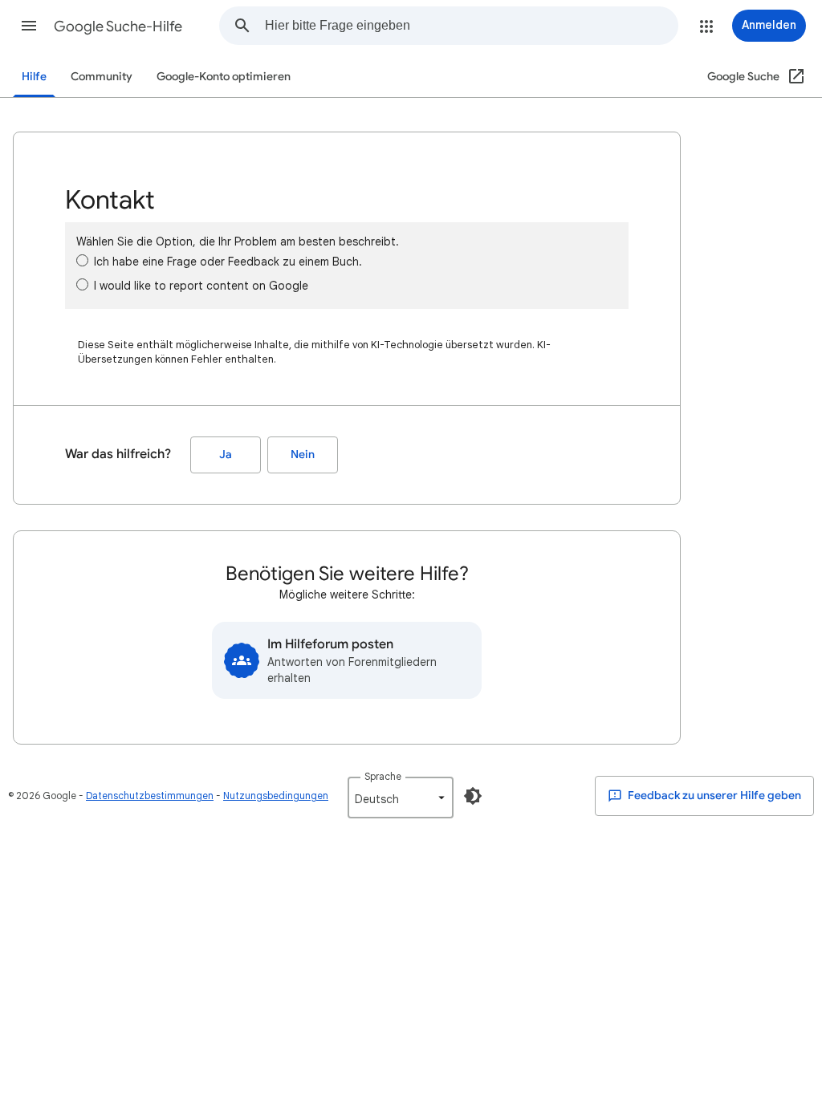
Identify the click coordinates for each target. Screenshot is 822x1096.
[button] (29, 25)
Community (101, 76)
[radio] (82, 260)
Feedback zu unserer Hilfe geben (713, 795)
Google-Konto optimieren (224, 76)
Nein (303, 454)
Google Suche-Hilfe (118, 26)
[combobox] (471, 25)
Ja (225, 454)
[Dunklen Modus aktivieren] (473, 796)
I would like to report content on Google (201, 285)
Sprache (382, 776)
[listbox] (401, 797)
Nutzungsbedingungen (275, 796)
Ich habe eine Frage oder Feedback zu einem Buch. (228, 261)
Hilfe (34, 76)
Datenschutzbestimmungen (150, 796)
